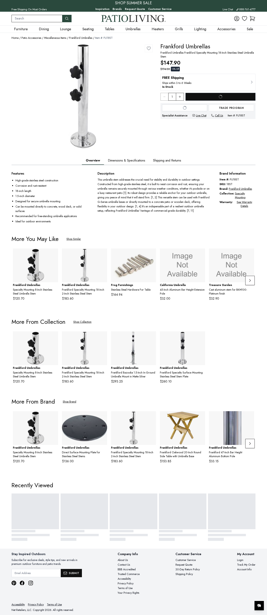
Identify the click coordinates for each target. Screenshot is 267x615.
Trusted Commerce (129, 574)
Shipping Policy (184, 574)
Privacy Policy (126, 583)
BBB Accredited (127, 569)
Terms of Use (125, 588)
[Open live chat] (259, 605)
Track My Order (246, 565)
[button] (252, 18)
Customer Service (160, 9)
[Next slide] (250, 280)
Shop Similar (73, 239)
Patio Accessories (31, 38)
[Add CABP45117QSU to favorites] (200, 254)
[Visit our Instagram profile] (30, 583)
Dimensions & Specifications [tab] (126, 160)
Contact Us (124, 565)
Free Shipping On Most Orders (29, 9)
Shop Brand (69, 402)
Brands (117, 9)
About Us (123, 560)
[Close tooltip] (260, 593)
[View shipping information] (208, 82)
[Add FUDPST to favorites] (103, 417)
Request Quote (135, 9)
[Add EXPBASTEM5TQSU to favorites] (250, 254)
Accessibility (124, 579)
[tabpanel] (133, 198)
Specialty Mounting (240, 195)
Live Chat (228, 9)
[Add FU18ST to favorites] (149, 48)
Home (15, 38)
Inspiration (102, 9)
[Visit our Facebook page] (22, 583)
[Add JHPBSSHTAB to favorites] (151, 254)
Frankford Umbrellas (80, 38)
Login (240, 560)
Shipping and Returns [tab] (167, 160)
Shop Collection (82, 322)
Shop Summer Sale (133, 3)
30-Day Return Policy (188, 569)
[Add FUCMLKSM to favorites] (200, 337)
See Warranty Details (244, 204)
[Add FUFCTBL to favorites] (200, 417)
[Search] (67, 18)
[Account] (237, 18)
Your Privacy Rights (128, 593)
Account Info (244, 569)
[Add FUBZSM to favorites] (151, 337)
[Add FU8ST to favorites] (53, 254)
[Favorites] (244, 18)
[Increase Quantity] (180, 97)
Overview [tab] (93, 160)
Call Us (219, 115)
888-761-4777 (247, 9)
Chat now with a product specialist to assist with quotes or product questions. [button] (232, 595)
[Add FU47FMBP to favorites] (250, 417)
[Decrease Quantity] (164, 97)
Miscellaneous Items (55, 38)
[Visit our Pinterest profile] (14, 583)
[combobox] (37, 18)
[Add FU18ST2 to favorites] (103, 254)
